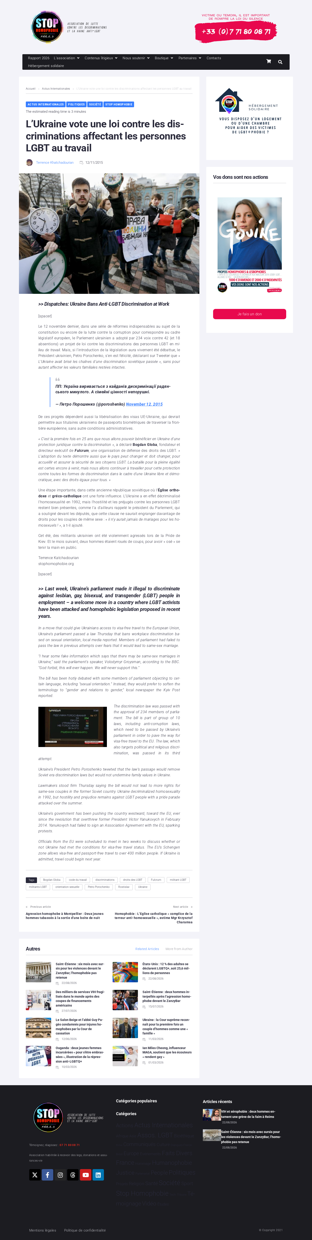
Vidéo (149, 1203)
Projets (122, 1184)
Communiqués (139, 1144)
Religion (136, 1183)
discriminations (104, 879)
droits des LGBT (132, 879)
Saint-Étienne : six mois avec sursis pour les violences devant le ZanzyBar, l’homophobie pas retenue (251, 1137)
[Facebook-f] (47, 1175)
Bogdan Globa (51, 879)
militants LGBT (38, 887)
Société (95, 104)
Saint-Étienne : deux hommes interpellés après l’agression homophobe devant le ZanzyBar (167, 996)
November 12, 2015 (144, 404)
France (125, 1162)
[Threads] (73, 1175)
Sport (187, 1183)
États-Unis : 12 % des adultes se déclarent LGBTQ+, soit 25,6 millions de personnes (166, 968)
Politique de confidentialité (85, 1230)
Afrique (122, 1136)
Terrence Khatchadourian (55, 163)
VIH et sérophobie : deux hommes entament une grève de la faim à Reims (248, 1114)
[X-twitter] (35, 1175)
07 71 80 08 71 (70, 1145)
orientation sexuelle (67, 887)
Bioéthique (184, 1135)
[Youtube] (85, 1175)
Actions (124, 1125)
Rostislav (124, 887)
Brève (119, 1145)
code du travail (78, 879)
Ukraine (142, 887)
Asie (132, 1136)
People (159, 1172)
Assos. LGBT (155, 1135)
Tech (172, 1194)
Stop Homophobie (118, 104)
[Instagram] (60, 1175)
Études (163, 1204)
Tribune (181, 1194)
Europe (131, 1153)
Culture (163, 1144)
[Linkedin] (98, 1175)
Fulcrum (156, 879)
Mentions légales (42, 1230)
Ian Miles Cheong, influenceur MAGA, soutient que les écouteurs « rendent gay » (167, 1052)
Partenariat (142, 1173)
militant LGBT (178, 879)
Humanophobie (172, 1162)
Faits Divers (177, 1153)
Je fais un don (250, 314)
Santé (151, 1183)
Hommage (143, 1164)
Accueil (30, 88)
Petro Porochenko (99, 887)
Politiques (76, 104)
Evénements (150, 1154)
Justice (125, 1172)
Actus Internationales (56, 88)
